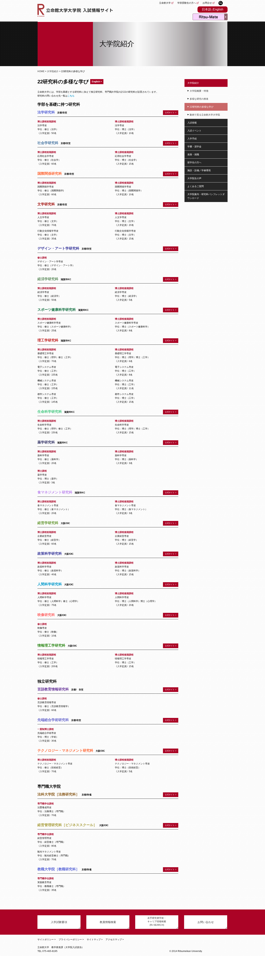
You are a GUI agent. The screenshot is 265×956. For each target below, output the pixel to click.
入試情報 (192, 122)
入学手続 (192, 138)
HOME (40, 71)
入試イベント (194, 130)
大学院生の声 (194, 178)
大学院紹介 (53, 71)
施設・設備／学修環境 (199, 170)
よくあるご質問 (195, 186)
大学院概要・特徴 (199, 91)
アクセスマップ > (115, 939)
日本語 (206, 9)
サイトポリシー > (46, 939)
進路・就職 (193, 154)
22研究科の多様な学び (201, 106)
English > (97, 81)
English (218, 9)
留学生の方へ (194, 162)
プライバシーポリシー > (71, 939)
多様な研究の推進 (199, 99)
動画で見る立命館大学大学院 (205, 114)
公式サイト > (170, 584)
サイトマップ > (95, 939)
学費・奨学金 (194, 146)
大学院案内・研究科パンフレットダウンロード (206, 196)
